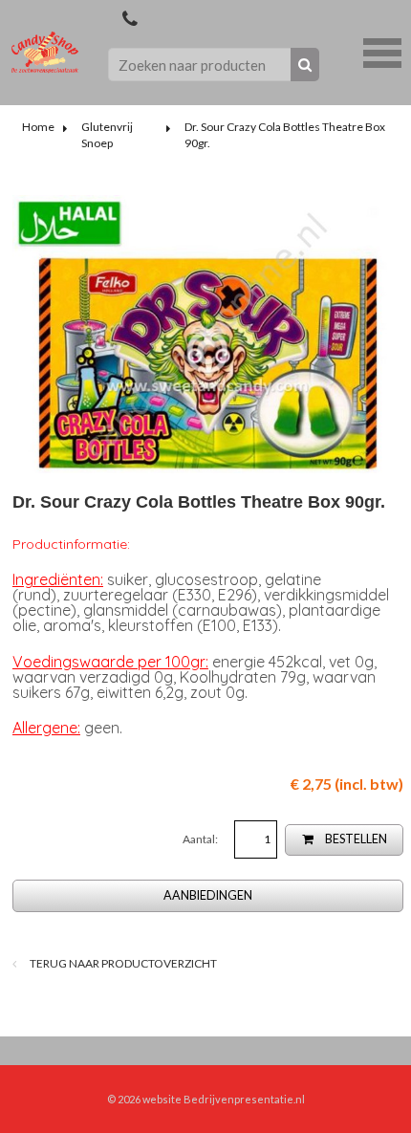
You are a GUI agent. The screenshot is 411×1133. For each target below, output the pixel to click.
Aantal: (201, 839)
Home (38, 127)
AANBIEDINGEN (207, 895)
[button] (382, 50)
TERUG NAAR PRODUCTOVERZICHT (122, 963)
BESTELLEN (355, 839)
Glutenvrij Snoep (107, 135)
